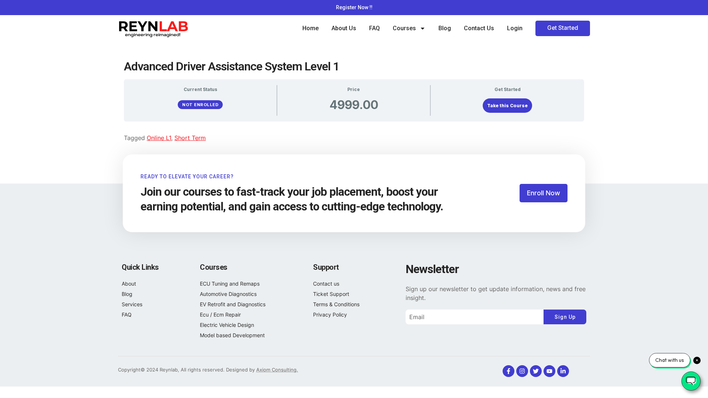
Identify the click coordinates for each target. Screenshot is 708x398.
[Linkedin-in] (563, 371)
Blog (444, 28)
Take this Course (507, 105)
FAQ (374, 28)
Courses (404, 28)
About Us (344, 28)
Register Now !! (354, 7)
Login (515, 28)
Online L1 (159, 138)
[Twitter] (536, 371)
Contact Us (479, 28)
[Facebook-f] (508, 371)
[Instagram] (522, 371)
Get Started (562, 27)
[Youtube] (549, 371)
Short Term (190, 138)
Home (310, 28)
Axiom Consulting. (277, 370)
